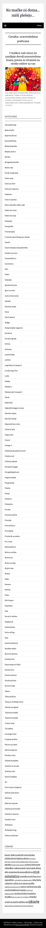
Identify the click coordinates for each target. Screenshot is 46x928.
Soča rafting (10, 632)
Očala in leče (10, 429)
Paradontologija (11, 467)
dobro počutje (17, 855)
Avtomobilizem (10, 141)
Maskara (8, 387)
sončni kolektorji (12, 890)
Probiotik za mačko (12, 536)
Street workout (11, 675)
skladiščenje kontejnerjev (12, 887)
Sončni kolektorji (11, 643)
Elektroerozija (10, 216)
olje (6, 872)
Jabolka (8, 301)
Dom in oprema (11, 200)
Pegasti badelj (10, 477)
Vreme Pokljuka (11, 777)
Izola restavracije (11, 296)
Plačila (7, 488)
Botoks (7, 157)
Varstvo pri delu (11, 744)
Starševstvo (9, 670)
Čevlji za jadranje (11, 173)
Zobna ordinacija (11, 835)
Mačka (7, 381)
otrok (36, 871)
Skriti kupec (9, 600)
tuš (21, 897)
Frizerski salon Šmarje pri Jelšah (17, 237)
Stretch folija (10, 686)
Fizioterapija (10, 232)
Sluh (6, 611)
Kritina (7, 344)
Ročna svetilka (10, 552)
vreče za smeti (11, 902)
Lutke (7, 376)
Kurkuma (8, 349)
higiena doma (22, 858)
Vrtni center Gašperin (13, 787)
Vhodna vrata (10, 755)
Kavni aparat (10, 317)
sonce (23, 886)
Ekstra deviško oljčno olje (15, 205)
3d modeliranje (10, 125)
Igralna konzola (11, 285)
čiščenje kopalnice (27, 906)
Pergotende (9, 483)
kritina (28, 864)
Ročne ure (9, 557)
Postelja (8, 520)
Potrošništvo (10, 525)
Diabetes (8, 194)
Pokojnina (9, 504)
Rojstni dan (9, 568)
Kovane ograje (10, 338)
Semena (8, 584)
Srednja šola (9, 659)
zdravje (33, 901)
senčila (31, 883)
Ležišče (8, 360)
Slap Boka (8, 606)
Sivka (7, 595)
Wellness (8, 798)
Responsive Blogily (22, 925)
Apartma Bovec (11, 135)
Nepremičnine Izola (12, 424)
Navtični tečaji (10, 419)
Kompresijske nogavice (14, 328)
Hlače (7, 274)
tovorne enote (16, 897)
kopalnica (22, 865)
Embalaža (8, 221)
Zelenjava (9, 825)
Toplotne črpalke (11, 718)
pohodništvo (12, 876)
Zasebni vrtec (10, 819)
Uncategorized (10, 734)
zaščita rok (23, 902)
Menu (39, 25)
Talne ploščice (10, 696)
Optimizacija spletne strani (15, 451)
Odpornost (9, 435)
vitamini (32, 897)
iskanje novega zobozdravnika (19, 862)
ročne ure (17, 883)
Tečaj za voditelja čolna (14, 702)
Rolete (7, 574)
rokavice (9, 883)
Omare (7, 440)
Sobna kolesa (10, 627)
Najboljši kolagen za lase (14, 408)
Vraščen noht (10, 771)
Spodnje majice (10, 648)
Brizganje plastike (12, 162)
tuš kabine (26, 897)
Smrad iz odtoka (11, 616)
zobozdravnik (18, 906)
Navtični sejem (10, 413)
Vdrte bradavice (11, 750)
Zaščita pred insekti (12, 809)
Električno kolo (11, 210)
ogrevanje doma (33, 868)
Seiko (7, 579)
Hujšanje (8, 280)
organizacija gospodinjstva (20, 872)
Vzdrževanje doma (12, 793)
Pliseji (7, 493)
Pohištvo (8, 499)
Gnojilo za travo (11, 253)
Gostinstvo (9, 264)
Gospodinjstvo (10, 258)
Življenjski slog (10, 830)
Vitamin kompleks (11, 760)
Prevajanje (9, 531)
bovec (7, 855)
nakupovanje (20, 868)
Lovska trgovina (11, 371)
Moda (7, 397)
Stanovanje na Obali (12, 664)
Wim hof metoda (11, 803)
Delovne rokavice (12, 189)
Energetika (9, 226)
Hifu (6, 269)
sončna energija (33, 886)
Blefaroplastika (11, 146)
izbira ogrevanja (33, 862)
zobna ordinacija (9, 906)
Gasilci (7, 242)
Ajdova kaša (9, 130)
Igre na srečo (10, 290)
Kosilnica (8, 333)
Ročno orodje (10, 563)
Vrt (6, 782)
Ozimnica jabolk (11, 461)
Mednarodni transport (13, 392)
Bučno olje (9, 168)
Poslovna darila (11, 515)
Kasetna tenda (10, 306)
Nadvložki (9, 403)
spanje (23, 890)
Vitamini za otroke (12, 766)
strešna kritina (20, 893)
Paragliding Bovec (12, 472)
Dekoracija (9, 178)
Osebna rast (9, 456)
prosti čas (31, 876)
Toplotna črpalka (11, 712)
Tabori (7, 691)
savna (25, 883)
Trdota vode (9, 723)
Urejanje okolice (11, 739)
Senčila (7, 590)
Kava (7, 312)
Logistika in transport (13, 365)
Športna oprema (11, 654)
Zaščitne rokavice (12, 814)
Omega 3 (8, 445)
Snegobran (9, 622)
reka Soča (36, 880)
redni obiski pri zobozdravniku (23, 880)
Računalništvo (10, 547)
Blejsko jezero (10, 151)
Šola (6, 638)
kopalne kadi (15, 865)
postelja (23, 876)
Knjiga (7, 322)
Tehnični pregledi (11, 707)
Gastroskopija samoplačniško (16, 248)
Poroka (7, 509)
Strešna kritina (10, 680)
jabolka (8, 864)
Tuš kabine (9, 728)
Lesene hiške (10, 354)
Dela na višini (10, 184)
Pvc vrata (8, 541)
